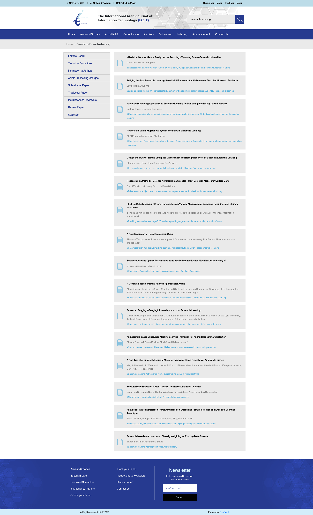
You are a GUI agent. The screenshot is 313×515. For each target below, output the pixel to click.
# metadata (189, 221)
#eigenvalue (193, 114)
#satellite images (151, 114)
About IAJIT (111, 34)
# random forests (214, 221)
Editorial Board (76, 56)
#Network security (135, 423)
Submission (165, 34)
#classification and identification (177, 168)
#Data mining (133, 271)
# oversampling (169, 374)
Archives (149, 34)
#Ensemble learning (221, 68)
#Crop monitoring (135, 114)
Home (71, 34)
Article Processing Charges (83, 78)
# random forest (195, 324)
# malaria (185, 271)
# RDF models (161, 221)
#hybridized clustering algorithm (214, 114)
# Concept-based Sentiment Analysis (169, 297)
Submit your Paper (212, 3)
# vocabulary (201, 221)
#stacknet (157, 397)
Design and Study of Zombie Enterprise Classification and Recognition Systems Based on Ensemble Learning (182, 157)
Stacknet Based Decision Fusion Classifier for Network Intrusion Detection (164, 386)
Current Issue (131, 34)
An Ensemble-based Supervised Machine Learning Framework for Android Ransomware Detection (176, 337)
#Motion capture (156, 68)
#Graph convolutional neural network (195, 68)
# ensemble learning (146, 221)
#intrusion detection (152, 423)
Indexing (182, 34)
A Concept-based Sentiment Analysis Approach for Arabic (156, 283)
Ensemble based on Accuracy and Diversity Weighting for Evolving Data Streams (167, 436)
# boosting (141, 324)
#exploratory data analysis (197, 91)
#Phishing (131, 221)
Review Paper (76, 107)
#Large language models (138, 91)
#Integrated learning (136, 168)
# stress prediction (154, 374)
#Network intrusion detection (140, 397)
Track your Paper (233, 3)
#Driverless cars (134, 191)
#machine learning (184, 141)
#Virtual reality (171, 68)
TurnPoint (224, 512)
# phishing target (176, 221)
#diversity (172, 447)
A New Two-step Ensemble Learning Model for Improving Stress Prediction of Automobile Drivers (175, 360)
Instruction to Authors (80, 70)
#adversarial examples (168, 191)
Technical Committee (80, 63)
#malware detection (166, 141)
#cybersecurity (150, 141)
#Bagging (131, 324)
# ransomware (181, 347)
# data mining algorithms (188, 374)
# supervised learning (211, 324)
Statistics (73, 114)
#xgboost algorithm (189, 423)
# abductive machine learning (157, 248)
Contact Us (221, 34)
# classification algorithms (158, 324)
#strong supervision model (204, 168)
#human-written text (176, 91)
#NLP (212, 91)
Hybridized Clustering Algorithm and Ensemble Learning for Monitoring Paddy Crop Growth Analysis (177, 103)
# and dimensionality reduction (202, 347)
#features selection (207, 423)
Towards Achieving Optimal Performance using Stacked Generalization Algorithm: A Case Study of (176, 260)
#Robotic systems (135, 141)
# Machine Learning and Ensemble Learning (206, 297)
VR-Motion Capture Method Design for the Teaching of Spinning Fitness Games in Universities (174, 57)
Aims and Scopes (90, 34)
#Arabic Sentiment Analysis (139, 297)
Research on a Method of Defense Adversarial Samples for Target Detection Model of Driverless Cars (178, 180)
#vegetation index (167, 114)
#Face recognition (135, 248)
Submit (180, 497)
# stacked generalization (169, 271)
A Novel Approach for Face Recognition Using (150, 234)
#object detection (149, 191)
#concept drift (152, 447)
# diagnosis (195, 271)
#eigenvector (182, 114)
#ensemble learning (225, 91)
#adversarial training (212, 191)
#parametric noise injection (191, 191)
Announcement (201, 34)
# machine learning (178, 324)
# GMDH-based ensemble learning (203, 248)
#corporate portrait (154, 168)
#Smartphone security (137, 347)
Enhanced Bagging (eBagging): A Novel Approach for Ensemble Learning (164, 310)
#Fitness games (134, 68)
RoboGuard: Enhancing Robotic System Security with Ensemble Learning (164, 130)
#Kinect (145, 68)
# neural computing (179, 248)
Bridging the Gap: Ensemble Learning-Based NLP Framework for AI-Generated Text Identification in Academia (182, 80)
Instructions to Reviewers (82, 100)
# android (151, 347)
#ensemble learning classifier (176, 397)
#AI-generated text (158, 91)
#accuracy (163, 447)
